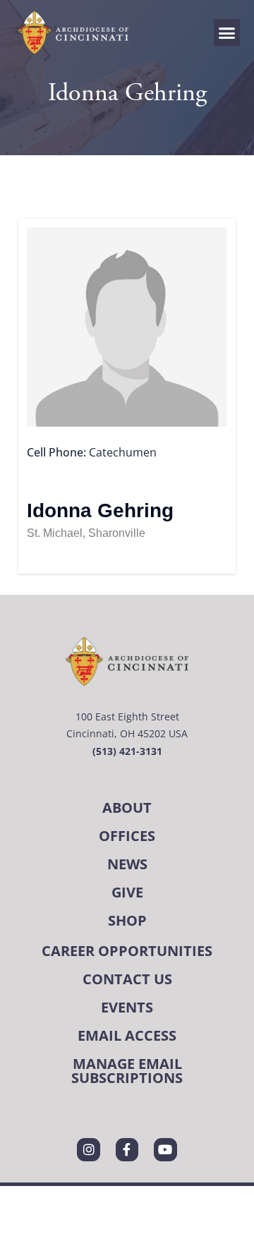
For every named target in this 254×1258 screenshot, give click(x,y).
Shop (127, 920)
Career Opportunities (127, 951)
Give (127, 892)
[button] (227, 32)
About (127, 807)
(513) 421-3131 (127, 751)
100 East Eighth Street (127, 716)
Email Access (127, 1035)
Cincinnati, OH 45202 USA (127, 733)
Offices (127, 835)
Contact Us (127, 979)
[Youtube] (165, 1149)
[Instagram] (88, 1149)
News (127, 864)
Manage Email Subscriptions (127, 1070)
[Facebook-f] (127, 1149)
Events (127, 1007)
